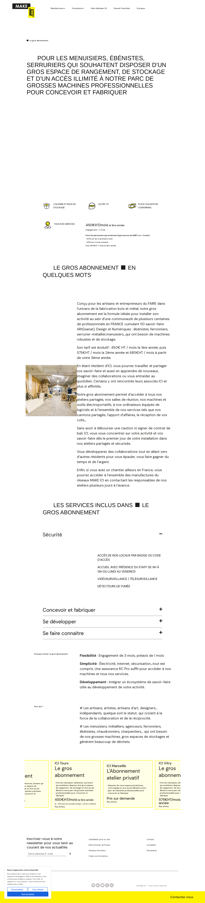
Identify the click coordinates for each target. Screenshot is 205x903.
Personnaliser (17, 889)
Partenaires (152, 850)
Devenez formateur (97, 850)
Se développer (59, 621)
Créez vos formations (98, 856)
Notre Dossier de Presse (100, 845)
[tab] (58, 8)
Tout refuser (37, 889)
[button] (50, 804)
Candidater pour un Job (99, 839)
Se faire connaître (63, 633)
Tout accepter (27, 894)
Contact (150, 839)
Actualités (151, 845)
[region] (27, 883)
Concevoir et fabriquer (69, 610)
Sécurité (52, 534)
